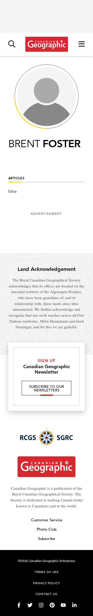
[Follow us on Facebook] (18, 605)
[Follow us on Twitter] (30, 605)
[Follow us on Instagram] (41, 605)
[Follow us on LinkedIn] (74, 605)
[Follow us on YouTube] (63, 605)
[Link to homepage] (46, 44)
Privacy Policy (46, 583)
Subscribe (46, 538)
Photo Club (47, 529)
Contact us (46, 594)
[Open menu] (82, 44)
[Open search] (11, 44)
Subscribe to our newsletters (46, 388)
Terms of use (46, 572)
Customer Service (46, 519)
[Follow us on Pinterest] (52, 605)
